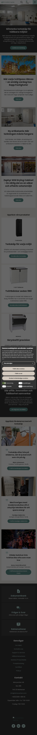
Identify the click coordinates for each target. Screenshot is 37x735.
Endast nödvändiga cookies (18, 378)
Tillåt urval (18, 373)
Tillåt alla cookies (19, 369)
